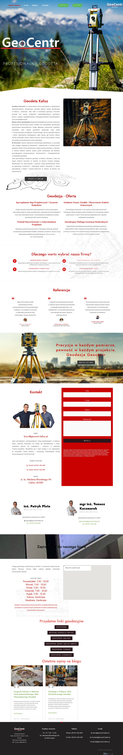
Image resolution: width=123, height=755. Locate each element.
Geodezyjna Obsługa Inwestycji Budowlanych (86, 221)
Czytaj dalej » (18, 713)
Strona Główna (14, 5)
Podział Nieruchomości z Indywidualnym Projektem (36, 223)
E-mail (87, 400)
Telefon (87, 410)
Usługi (34, 5)
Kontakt (45, 5)
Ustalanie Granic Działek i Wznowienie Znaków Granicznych (86, 204)
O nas (26, 5)
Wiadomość (87, 419)
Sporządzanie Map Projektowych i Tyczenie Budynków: (37, 204)
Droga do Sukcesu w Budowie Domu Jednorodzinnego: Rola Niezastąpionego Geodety (26, 694)
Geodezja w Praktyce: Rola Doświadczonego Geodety (59, 693)
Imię (87, 391)
